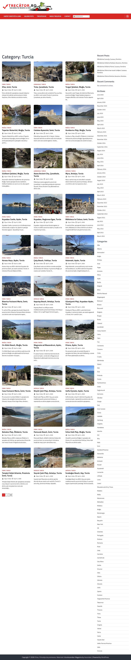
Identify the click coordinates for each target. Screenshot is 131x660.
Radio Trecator (55, 16)
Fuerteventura (101, 383)
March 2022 (101, 236)
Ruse (98, 546)
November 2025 (102, 106)
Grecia (99, 412)
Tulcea (99, 617)
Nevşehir (100, 520)
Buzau (99, 319)
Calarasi (99, 323)
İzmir (4, 84)
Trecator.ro (41, 16)
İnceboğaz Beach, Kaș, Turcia (78, 473)
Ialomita (99, 431)
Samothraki (100, 558)
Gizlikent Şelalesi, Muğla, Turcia (15, 173)
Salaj (98, 550)
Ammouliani (100, 252)
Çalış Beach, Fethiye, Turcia (45, 260)
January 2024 (101, 173)
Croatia (99, 357)
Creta (99, 353)
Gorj (98, 405)
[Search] (127, 16)
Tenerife (99, 606)
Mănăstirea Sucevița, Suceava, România (109, 59)
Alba (98, 245)
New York (100, 524)
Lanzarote (100, 472)
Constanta (100, 345)
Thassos (99, 610)
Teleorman (100, 602)
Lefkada (99, 476)
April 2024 (100, 165)
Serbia (99, 565)
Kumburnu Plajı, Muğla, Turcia (78, 130)
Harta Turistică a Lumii (12, 16)
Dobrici (99, 364)
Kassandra (100, 453)
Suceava (99, 595)
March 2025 (101, 128)
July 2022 (100, 221)
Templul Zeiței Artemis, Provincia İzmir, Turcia (16, 474)
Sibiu (98, 573)
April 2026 (100, 98)
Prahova (99, 539)
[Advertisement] (65, 34)
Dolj (98, 368)
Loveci (99, 483)
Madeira (99, 491)
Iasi (98, 435)
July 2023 (100, 184)
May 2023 (100, 188)
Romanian (79, 16)
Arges (99, 267)
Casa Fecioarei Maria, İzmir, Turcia (16, 390)
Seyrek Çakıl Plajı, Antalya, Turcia (48, 473)
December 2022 (102, 203)
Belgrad (99, 286)
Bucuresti (100, 308)
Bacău (99, 282)
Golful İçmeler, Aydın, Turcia (77, 390)
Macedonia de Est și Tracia (105, 487)
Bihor (99, 290)
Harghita (99, 424)
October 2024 (101, 143)
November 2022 (102, 206)
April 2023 (100, 191)
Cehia (99, 334)
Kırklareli (99, 461)
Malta (99, 494)
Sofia (98, 587)
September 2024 (102, 147)
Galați (99, 386)
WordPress (105, 657)
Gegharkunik (101, 390)
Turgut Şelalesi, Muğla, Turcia (78, 87)
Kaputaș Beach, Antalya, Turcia (47, 301)
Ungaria (99, 625)
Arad (98, 264)
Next (10, 495)
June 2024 (100, 158)
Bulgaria (99, 312)
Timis (99, 614)
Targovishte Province (103, 599)
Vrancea (99, 651)
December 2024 (102, 136)
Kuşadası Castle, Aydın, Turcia (14, 219)
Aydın (4, 217)
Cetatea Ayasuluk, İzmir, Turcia (47, 130)
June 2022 (100, 225)
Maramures (100, 498)
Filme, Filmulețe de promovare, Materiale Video (51, 657)
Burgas (99, 316)
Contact (67, 16)
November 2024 (102, 139)
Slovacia (99, 584)
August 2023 (101, 180)
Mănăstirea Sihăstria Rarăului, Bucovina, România (112, 63)
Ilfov (98, 439)
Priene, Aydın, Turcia (74, 345)
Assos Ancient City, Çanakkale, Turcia (46, 175)
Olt (98, 528)
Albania (99, 249)
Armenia (99, 271)
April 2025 (100, 124)
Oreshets (100, 532)
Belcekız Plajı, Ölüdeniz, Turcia (15, 432)
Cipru (98, 338)
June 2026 (100, 95)
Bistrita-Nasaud (102, 293)
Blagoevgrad (101, 297)
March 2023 (101, 195)
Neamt (99, 517)
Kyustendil (100, 468)
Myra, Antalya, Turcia (74, 173)
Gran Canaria (101, 409)
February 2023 (101, 199)
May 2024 (100, 162)
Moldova (99, 506)
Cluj (98, 342)
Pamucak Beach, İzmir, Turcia (46, 432)
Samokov (100, 554)
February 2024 (101, 169)
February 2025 (101, 132)
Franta (99, 379)
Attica (99, 275)
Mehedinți (100, 502)
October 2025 (101, 109)
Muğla (68, 84)
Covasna (99, 349)
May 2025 (100, 121)
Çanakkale (37, 84)
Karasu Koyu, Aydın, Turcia (13, 260)
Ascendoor (87, 657)
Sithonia (99, 580)
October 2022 (101, 210)
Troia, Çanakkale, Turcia (44, 87)
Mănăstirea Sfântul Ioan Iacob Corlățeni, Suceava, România (112, 71)
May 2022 (100, 229)
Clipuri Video (7, 90)
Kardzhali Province (102, 450)
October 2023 (101, 177)
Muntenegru (101, 513)
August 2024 (101, 150)
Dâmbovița (100, 360)
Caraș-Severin (101, 331)
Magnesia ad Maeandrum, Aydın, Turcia (48, 346)
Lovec (99, 479)
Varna (99, 632)
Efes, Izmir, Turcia (9, 87)
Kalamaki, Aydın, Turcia (75, 260)
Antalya (68, 171)
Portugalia (100, 535)
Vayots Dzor (100, 640)
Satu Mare (100, 561)
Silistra (99, 576)
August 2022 (101, 217)
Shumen (99, 569)
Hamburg (100, 420)
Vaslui (99, 636)
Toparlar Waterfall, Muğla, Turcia (16, 130)
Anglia (99, 256)
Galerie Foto (29, 16)
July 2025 (100, 113)
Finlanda (99, 375)
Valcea (99, 628)
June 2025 (100, 117)
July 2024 (100, 154)
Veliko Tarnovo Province (104, 643)
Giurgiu (99, 401)
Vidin (98, 647)
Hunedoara (100, 427)
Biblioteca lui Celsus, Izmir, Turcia (80, 219)
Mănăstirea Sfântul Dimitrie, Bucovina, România (111, 76)
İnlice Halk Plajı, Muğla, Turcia (78, 432)
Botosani (100, 301)
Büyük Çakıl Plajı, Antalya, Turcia (47, 390)
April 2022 (100, 232)
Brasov (99, 305)
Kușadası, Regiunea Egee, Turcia (47, 219)
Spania (99, 591)
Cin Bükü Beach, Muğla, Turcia (15, 345)
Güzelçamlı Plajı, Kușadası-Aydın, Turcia (80, 302)
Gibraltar (99, 398)
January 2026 (101, 102)
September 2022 (102, 214)
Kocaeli (99, 465)
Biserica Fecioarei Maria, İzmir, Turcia (15, 302)
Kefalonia (100, 457)
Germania (100, 394)
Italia (98, 442)
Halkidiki (99, 416)
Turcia (8, 84)
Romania (100, 543)
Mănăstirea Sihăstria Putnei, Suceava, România (111, 66)
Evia (98, 372)
